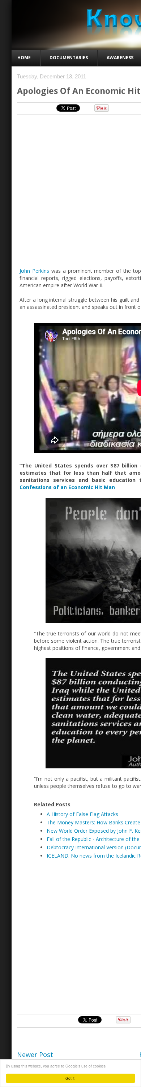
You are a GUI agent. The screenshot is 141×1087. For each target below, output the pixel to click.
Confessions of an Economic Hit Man (67, 487)
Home (24, 58)
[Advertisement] (70, 936)
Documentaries (69, 58)
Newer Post (35, 1054)
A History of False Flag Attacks (82, 814)
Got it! (70, 1078)
